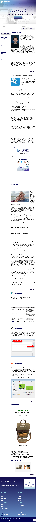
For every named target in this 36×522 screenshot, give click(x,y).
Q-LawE (19, 496)
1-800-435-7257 (21, 505)
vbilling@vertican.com (22, 514)
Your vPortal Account (5, 494)
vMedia (19, 500)
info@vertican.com (21, 512)
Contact (2, 500)
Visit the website (23, 177)
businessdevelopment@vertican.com (25, 513)
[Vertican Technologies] (5, 2)
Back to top (32, 71)
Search (32, 2)
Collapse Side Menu (5, 33)
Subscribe (18, 17)
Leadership (3, 504)
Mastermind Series (4, 508)
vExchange (20, 498)
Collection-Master (21, 494)
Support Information (4, 496)
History (2, 506)
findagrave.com (14, 246)
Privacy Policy (17, 518)
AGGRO (4, 520)
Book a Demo (3, 498)
